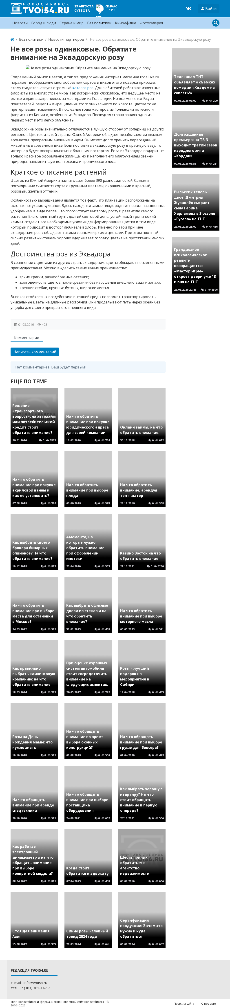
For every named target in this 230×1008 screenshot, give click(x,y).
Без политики (99, 22)
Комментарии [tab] (26, 337)
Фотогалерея (151, 22)
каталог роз (82, 87)
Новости (20, 22)
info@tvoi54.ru (35, 982)
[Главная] (12, 39)
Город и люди (43, 22)
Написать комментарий (34, 351)
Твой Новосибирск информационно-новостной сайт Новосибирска (58, 1002)
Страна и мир (72, 22)
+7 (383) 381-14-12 (34, 988)
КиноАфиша (125, 22)
